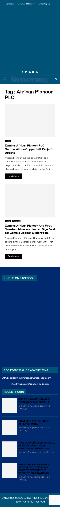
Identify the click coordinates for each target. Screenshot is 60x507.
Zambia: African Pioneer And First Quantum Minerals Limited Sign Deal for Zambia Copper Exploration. (30, 229)
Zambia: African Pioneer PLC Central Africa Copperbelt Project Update (29, 149)
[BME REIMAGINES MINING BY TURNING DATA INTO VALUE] (9, 405)
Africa (8, 141)
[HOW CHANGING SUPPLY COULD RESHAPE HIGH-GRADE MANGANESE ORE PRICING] (9, 449)
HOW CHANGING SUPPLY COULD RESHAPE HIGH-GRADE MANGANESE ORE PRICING (36, 446)
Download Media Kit (26, 4)
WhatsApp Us (44, 4)
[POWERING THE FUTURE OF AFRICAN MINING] (9, 427)
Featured (16, 221)
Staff (23, 406)
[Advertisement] (30, 38)
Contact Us (10, 4)
